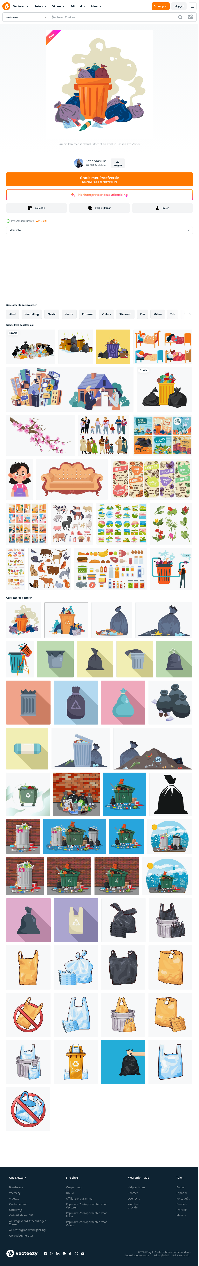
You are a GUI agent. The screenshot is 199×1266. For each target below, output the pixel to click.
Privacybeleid (158, 1255)
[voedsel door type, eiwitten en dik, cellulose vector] (15, 569)
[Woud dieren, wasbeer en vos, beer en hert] (49, 569)
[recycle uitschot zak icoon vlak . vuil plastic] (76, 920)
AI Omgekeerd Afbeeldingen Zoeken (23, 1222)
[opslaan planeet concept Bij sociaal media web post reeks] (162, 435)
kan (142, 314)
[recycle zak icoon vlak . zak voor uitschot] (76, 703)
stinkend (125, 314)
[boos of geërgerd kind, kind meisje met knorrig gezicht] (19, 479)
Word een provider (131, 1205)
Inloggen (176, 6)
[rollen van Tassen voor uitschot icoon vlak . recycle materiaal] (27, 748)
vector (69, 314)
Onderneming (18, 1204)
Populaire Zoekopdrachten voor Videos (85, 1223)
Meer (94, 6)
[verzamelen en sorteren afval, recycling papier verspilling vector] (20, 659)
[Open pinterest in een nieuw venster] (64, 1253)
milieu (158, 314)
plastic (51, 314)
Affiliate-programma (78, 1198)
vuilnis (106, 314)
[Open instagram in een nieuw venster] (51, 1253)
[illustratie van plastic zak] (123, 920)
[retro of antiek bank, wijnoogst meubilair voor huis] (72, 479)
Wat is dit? (41, 221)
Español (179, 1193)
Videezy (14, 1198)
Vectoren (19, 6)
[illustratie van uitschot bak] (170, 920)
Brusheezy (15, 1187)
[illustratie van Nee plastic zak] (28, 1015)
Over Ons (131, 1198)
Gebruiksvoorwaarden (135, 1255)
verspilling (32, 314)
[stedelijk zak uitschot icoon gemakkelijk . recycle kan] (170, 794)
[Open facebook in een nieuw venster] (45, 1253)
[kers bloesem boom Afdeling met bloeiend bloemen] (40, 435)
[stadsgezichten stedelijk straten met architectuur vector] (27, 524)
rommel (87, 314)
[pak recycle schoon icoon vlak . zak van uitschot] (134, 659)
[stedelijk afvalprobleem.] (75, 347)
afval (12, 314)
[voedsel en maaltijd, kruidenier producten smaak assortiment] (110, 569)
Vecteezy (14, 1193)
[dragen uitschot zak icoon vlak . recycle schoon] (123, 703)
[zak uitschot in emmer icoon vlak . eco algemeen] (55, 659)
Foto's (39, 6)
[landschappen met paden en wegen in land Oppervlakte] (121, 524)
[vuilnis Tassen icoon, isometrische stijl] (170, 703)
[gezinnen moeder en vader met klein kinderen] (103, 435)
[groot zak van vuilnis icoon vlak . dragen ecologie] (28, 920)
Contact (130, 1193)
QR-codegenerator (21, 1235)
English (179, 1187)
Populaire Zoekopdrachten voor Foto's (85, 1214)
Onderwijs (15, 1210)
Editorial (76, 6)
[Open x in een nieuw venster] (76, 1253)
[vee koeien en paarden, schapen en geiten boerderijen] (72, 524)
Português (180, 1198)
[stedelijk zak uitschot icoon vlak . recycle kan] (95, 659)
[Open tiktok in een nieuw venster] (70, 1253)
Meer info (15, 230)
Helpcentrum (133, 1187)
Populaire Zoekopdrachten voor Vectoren (85, 1205)
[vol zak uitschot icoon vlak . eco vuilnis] (174, 659)
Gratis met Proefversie (98, 179)
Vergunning (72, 1187)
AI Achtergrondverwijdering (27, 1230)
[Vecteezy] (6, 6)
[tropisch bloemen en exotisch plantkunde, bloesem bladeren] (171, 524)
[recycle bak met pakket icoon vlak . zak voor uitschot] (28, 703)
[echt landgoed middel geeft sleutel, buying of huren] (70, 389)
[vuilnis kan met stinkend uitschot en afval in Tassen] (23, 620)
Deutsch (179, 1204)
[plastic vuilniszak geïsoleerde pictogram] (164, 389)
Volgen (116, 165)
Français (179, 1210)
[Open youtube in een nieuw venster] (82, 1253)
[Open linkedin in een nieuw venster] (57, 1253)
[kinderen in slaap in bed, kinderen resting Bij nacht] (163, 347)
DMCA (69, 1193)
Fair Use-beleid (178, 1255)
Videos (56, 6)
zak (172, 314)
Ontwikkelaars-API (20, 1215)
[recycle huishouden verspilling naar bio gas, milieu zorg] (171, 569)
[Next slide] (183, 314)
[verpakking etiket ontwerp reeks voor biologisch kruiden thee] (151, 479)
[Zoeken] (177, 17)
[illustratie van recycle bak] (76, 1062)
